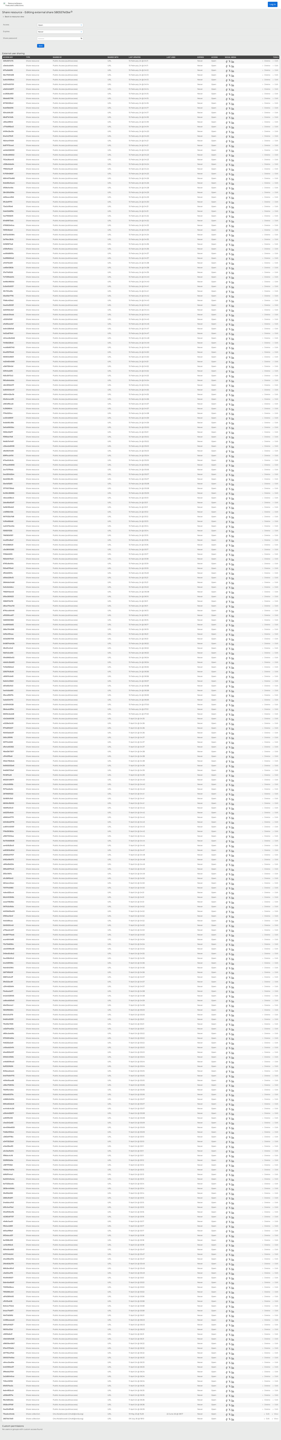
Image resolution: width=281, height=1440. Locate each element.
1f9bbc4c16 (8, 1155)
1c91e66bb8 (8, 521)
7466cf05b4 (8, 1132)
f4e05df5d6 (8, 1409)
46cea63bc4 (8, 498)
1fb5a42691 (8, 1226)
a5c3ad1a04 (8, 1151)
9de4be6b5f (8, 1282)
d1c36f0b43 (8, 878)
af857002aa (8, 836)
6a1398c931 (8, 1240)
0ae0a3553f (8, 305)
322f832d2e (8, 1160)
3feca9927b (8, 695)
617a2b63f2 (8, 70)
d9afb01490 (8, 451)
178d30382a (8, 831)
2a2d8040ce (8, 1376)
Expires (6, 31)
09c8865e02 (8, 657)
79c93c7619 (8, 1024)
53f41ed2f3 (8, 371)
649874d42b (8, 643)
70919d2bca (8, 1287)
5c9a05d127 (8, 286)
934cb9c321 (8, 113)
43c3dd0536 (8, 719)
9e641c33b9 (8, 681)
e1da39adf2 (8, 1146)
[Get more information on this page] (71, 11)
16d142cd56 (8, 653)
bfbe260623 (8, 596)
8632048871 (8, 780)
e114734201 (8, 263)
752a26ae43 (8, 160)
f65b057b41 (8, 559)
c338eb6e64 (8, 164)
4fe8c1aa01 (8, 1221)
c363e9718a (8, 1137)
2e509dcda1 (8, 310)
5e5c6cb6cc (8, 587)
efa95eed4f (8, 324)
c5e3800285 (8, 549)
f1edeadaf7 (8, 991)
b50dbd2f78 (8, 822)
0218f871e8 (8, 244)
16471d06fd (8, 1315)
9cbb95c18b (8, 423)
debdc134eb (8, 315)
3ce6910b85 (8, 625)
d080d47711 (8, 817)
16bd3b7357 (8, 751)
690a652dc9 (8, 1104)
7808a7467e (8, 1170)
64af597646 (8, 352)
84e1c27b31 (8, 136)
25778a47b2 (8, 1353)
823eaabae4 (8, 1071)
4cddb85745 (8, 347)
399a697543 (8, 869)
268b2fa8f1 (8, 1198)
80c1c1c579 (8, 1015)
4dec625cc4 (8, 892)
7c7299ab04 (8, 277)
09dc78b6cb (8, 761)
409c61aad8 (8, 1080)
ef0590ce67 (8, 615)
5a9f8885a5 (8, 258)
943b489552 (8, 155)
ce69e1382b (8, 268)
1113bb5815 (8, 554)
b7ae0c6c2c (8, 460)
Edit (276, 61)
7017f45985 (8, 888)
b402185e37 (8, 1367)
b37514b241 (8, 1254)
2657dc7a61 (8, 1419)
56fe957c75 (8, 61)
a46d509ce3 (8, 1062)
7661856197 (8, 535)
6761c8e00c (8, 564)
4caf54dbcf (8, 540)
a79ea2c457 (8, 930)
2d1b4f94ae (8, 634)
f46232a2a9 (8, 1043)
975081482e (8, 1038)
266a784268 (8, 629)
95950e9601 (8, 357)
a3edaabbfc (8, 66)
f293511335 (7, 531)
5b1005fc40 (8, 925)
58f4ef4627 (8, 1325)
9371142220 (8, 742)
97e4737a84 (8, 1348)
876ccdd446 (8, 611)
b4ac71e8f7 (8, 1311)
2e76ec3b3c (8, 239)
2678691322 (8, 794)
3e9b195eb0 (8, 507)
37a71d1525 (8, 272)
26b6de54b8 (8, 582)
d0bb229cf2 (8, 578)
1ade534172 (8, 700)
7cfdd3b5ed (8, 667)
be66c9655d (8, 282)
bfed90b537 (8, 1052)
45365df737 (8, 1217)
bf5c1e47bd (8, 1207)
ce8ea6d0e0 (8, 1000)
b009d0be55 (9, 911)
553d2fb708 (8, 639)
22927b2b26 (8, 672)
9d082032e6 (8, 766)
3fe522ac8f (8, 982)
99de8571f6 (8, 98)
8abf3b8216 (8, 108)
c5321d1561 (8, 319)
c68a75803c (8, 1085)
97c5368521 (8, 545)
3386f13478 (8, 601)
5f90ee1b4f (8, 916)
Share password (10, 38)
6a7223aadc (8, 1184)
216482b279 (8, 1264)
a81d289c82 (8, 1296)
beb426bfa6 (8, 329)
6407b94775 (8, 1076)
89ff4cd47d (8, 455)
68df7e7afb (8, 117)
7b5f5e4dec (8, 1090)
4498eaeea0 (8, 1320)
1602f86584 (8, 1010)
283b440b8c (8, 1188)
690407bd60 (9, 178)
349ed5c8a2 (8, 953)
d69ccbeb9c (8, 1033)
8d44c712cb (8, 1306)
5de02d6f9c (8, 211)
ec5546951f (8, 418)
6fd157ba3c (8, 1386)
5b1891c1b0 (8, 798)
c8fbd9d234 (8, 864)
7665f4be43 (8, 592)
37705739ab (8, 488)
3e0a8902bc (8, 427)
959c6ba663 (8, 1249)
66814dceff (8, 977)
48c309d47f (8, 385)
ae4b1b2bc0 (8, 845)
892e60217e (8, 1094)
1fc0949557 (8, 1278)
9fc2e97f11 (7, 202)
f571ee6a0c (8, 789)
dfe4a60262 (8, 747)
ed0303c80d (8, 850)
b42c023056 (8, 996)
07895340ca (8, 225)
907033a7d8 (8, 517)
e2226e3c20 (8, 723)
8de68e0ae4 (9, 183)
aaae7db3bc (8, 902)
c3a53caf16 (8, 1273)
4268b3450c (8, 1099)
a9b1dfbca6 (8, 404)
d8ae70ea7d (8, 606)
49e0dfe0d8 (8, 1339)
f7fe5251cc (8, 413)
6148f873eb (8, 221)
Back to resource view (14, 17)
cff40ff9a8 (8, 756)
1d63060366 (8, 620)
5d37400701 (8, 84)
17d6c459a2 (8, 300)
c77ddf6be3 (8, 127)
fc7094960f (8, 174)
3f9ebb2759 (8, 1372)
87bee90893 (8, 465)
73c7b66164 (8, 944)
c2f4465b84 (8, 986)
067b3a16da (8, 906)
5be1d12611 (7, 484)
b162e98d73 (8, 859)
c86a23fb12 (8, 122)
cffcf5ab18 (7, 1301)
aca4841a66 (8, 939)
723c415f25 (8, 1381)
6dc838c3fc (8, 479)
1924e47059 (8, 141)
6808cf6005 (8, 803)
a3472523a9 (8, 1141)
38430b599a (8, 192)
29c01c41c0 (8, 648)
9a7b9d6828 (8, 841)
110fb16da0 (8, 230)
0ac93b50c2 (8, 958)
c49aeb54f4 (8, 1047)
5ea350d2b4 (8, 474)
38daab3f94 (8, 709)
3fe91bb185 (8, 1193)
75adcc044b (8, 1414)
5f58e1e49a (8, 188)
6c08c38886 (8, 493)
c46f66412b (8, 512)
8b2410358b (8, 897)
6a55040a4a (8, 1179)
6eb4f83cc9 (8, 1390)
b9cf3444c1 (8, 1005)
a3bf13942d (8, 366)
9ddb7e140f (8, 441)
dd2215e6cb (8, 813)
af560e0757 (8, 855)
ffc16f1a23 (7, 775)
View (276, 1414)
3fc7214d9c (8, 291)
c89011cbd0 (8, 676)
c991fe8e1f (7, 1334)
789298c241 (8, 1292)
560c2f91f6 (8, 737)
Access (6, 25)
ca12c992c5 (8, 1245)
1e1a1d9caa (8, 921)
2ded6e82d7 (8, 502)
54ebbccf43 (8, 1202)
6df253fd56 (8, 1066)
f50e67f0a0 (8, 568)
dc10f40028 (8, 704)
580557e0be (8, 1358)
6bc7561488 (8, 75)
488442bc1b (8, 394)
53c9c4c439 (8, 399)
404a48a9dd (9, 338)
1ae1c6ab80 (8, 690)
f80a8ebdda (8, 380)
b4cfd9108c (8, 963)
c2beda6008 (8, 446)
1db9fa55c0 (8, 808)
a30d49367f (8, 1113)
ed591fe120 (8, 1118)
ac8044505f (8, 827)
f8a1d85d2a (8, 1400)
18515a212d (8, 1329)
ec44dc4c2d (8, 1108)
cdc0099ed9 (8, 949)
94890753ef (8, 770)
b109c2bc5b (8, 131)
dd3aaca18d (8, 197)
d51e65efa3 (8, 686)
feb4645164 (8, 968)
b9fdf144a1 (8, 1174)
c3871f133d (8, 1165)
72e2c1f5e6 (8, 206)
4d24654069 (8, 362)
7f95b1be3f (8, 169)
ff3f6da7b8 (8, 437)
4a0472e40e (8, 526)
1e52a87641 (8, 333)
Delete (267, 61)
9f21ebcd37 (8, 1235)
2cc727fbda (8, 470)
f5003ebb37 (8, 733)
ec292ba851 (8, 94)
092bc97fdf (8, 1405)
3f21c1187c (7, 874)
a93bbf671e (8, 1395)
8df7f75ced (8, 145)
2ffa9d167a (8, 573)
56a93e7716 (8, 296)
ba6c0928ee (8, 80)
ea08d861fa (8, 253)
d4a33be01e (8, 1259)
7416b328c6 (8, 343)
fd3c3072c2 (8, 376)
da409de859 (9, 1127)
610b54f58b (8, 1057)
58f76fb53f (8, 972)
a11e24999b (8, 784)
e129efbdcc (8, 249)
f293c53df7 (8, 432)
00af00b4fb (8, 1212)
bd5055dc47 (8, 390)
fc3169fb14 (7, 409)
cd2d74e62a (8, 1029)
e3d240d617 (8, 89)
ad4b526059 (8, 150)
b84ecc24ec (8, 883)
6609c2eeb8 (8, 714)
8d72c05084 (8, 235)
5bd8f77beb (8, 935)
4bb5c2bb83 (8, 662)
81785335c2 (8, 103)
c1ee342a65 (8, 1123)
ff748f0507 (8, 728)
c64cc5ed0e (8, 1362)
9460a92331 (8, 1019)
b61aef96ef (8, 1231)
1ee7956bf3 (8, 216)
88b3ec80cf (8, 1268)
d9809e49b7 (9, 1343)
